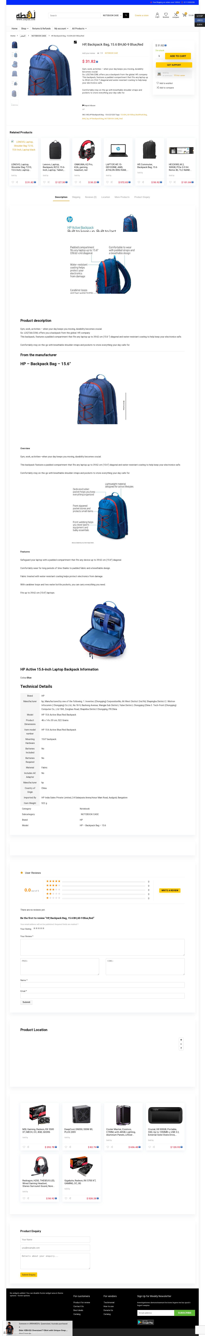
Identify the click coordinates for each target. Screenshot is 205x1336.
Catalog (76, 1314)
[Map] (102, 1057)
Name (23, 980)
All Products (78, 28)
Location (105, 197)
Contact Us (78, 1306)
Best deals (78, 1310)
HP (83, 109)
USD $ (198, 19)
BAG (84, 119)
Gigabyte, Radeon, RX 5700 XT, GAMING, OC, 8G (80, 1182)
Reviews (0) (91, 197)
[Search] (126, 15)
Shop (23, 28)
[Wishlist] (166, 15)
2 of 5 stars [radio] (35, 928)
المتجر (22, 36)
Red (121, 119)
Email (23, 991)
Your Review (26, 936)
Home (14, 28)
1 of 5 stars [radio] (34, 928)
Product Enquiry (142, 197)
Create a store (142, 15)
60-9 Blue (131, 115)
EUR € (198, 24)
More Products (122, 197)
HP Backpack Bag (97, 119)
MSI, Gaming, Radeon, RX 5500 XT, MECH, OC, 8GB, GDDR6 (38, 1130)
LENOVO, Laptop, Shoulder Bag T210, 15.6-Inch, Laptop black (21, 168)
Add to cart (178, 56)
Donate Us (108, 1310)
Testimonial (109, 1302)
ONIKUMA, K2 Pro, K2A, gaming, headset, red (83, 167)
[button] (75, 42)
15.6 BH (123, 115)
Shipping (76, 197)
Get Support (174, 65)
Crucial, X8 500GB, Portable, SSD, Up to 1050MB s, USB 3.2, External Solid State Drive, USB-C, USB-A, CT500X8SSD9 (163, 1133)
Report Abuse (89, 105)
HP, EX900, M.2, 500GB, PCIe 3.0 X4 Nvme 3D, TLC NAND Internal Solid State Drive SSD (179, 170)
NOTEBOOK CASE (39, 36)
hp (88, 119)
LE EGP (199, 15)
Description (61, 197)
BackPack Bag (141, 115)
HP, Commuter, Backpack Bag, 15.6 (147, 166)
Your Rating (25, 929)
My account (60, 28)
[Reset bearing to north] (181, 1048)
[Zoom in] (181, 1040)
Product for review (81, 1302)
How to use (109, 1306)
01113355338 (189, 2)
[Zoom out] (181, 1044)
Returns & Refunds (41, 28)
